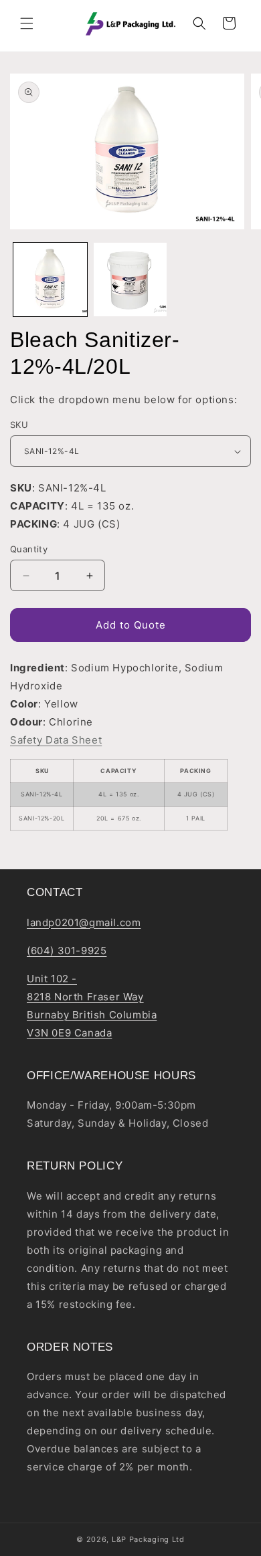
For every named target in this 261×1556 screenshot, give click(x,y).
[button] (26, 23)
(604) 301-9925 (66, 950)
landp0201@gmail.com (84, 922)
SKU (19, 424)
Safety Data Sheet (56, 740)
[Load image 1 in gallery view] (50, 279)
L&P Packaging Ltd (148, 1539)
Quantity (29, 549)
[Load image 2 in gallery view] (130, 279)
